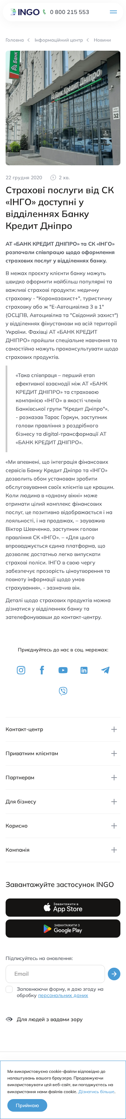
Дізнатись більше (96, 1091)
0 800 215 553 (69, 11)
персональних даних (63, 995)
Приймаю (27, 1105)
